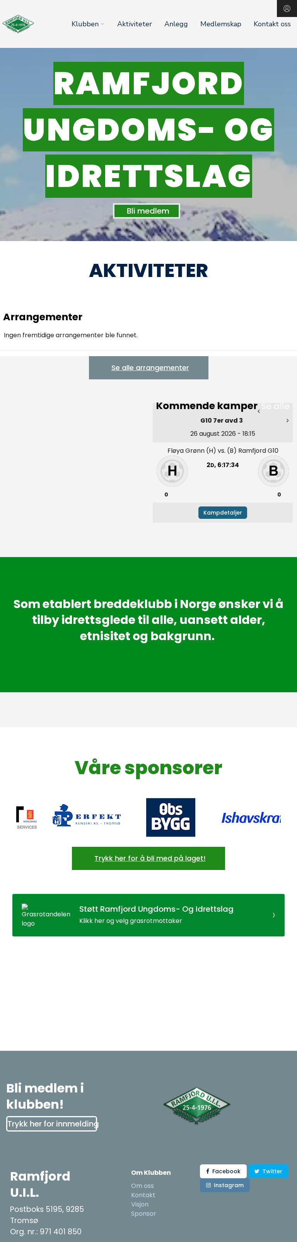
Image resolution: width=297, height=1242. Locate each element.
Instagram (229, 1185)
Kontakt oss (272, 24)
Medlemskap (220, 24)
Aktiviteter (134, 24)
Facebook (226, 1171)
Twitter (272, 1171)
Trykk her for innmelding (52, 1123)
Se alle (275, 406)
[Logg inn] (287, 8)
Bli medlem (148, 211)
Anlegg (176, 24)
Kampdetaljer (222, 513)
